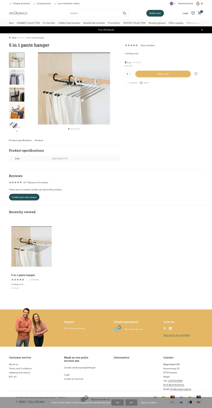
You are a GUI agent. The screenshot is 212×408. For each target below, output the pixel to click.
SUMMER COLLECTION (28, 23)
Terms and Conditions (20, 368)
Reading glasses (157, 23)
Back (14, 38)
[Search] (124, 13)
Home (21, 38)
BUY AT (13, 376)
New (11, 23)
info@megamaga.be (180, 389)
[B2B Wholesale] (20, 13)
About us (13, 364)
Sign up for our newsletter (176, 335)
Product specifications (20, 140)
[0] (198, 13)
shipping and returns (19, 372)
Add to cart (163, 73)
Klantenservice (185, 3)
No (131, 402)
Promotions (114, 23)
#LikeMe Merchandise (94, 23)
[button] (69, 128)
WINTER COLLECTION (134, 23)
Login (67, 374)
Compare (133, 82)
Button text (155, 13)
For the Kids (49, 23)
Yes (117, 402)
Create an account (73, 378)
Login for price (31, 294)
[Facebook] (164, 328)
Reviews (39, 140)
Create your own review (24, 197)
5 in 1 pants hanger (23, 275)
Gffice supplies (176, 23)
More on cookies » (149, 402)
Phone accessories (196, 23)
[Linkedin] (170, 328)
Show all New (148, 45)
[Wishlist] (193, 13)
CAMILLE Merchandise (69, 23)
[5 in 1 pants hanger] (31, 246)
